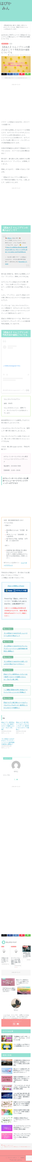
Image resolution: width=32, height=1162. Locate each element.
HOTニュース (5, 43)
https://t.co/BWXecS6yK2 (14, 247)
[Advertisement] (22, 11)
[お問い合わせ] (17, 779)
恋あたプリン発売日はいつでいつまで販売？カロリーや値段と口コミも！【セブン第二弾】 (16, 677)
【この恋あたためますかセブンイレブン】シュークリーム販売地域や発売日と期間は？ (16, 648)
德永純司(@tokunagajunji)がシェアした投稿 (16, 390)
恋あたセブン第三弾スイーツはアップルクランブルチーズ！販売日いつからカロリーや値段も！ (16, 705)
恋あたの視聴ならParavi (16, 586)
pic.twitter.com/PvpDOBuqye (17, 252)
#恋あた (9, 238)
